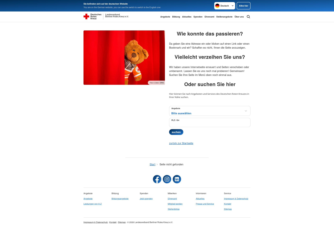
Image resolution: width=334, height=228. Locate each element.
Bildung (176, 16)
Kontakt (227, 203)
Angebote (165, 16)
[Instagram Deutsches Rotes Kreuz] (167, 179)
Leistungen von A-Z (93, 203)
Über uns (239, 16)
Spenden (197, 16)
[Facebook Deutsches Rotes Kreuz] (157, 179)
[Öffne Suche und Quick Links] (248, 17)
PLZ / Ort (175, 120)
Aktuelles (186, 16)
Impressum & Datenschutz (236, 198)
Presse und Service (205, 203)
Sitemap (228, 209)
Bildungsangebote (120, 198)
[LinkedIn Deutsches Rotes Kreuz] (177, 179)
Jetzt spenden (146, 198)
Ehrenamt (209, 16)
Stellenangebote (224, 16)
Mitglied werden (175, 203)
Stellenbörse (174, 209)
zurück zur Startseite (181, 143)
